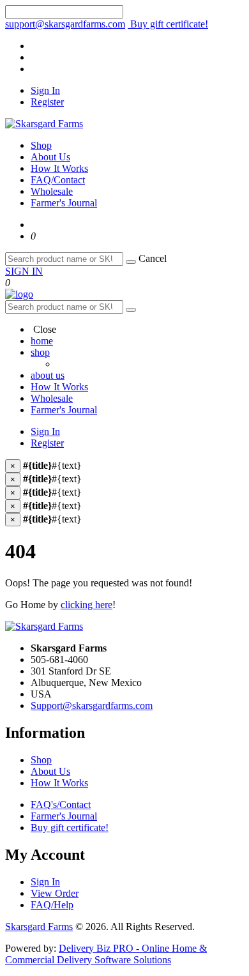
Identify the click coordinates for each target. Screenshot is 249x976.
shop (40, 352)
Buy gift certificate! (168, 24)
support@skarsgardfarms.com (65, 24)
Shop (41, 145)
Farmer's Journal (64, 202)
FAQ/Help (52, 904)
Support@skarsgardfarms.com (92, 705)
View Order (55, 893)
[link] (33, 236)
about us (47, 375)
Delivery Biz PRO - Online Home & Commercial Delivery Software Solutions (106, 954)
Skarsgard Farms (39, 926)
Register (47, 101)
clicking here (86, 604)
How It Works (59, 168)
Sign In (45, 90)
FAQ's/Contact (61, 804)
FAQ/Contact (58, 179)
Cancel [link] (153, 258)
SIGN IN (24, 271)
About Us (50, 156)
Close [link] (43, 329)
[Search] (131, 262)
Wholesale (52, 191)
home (42, 340)
